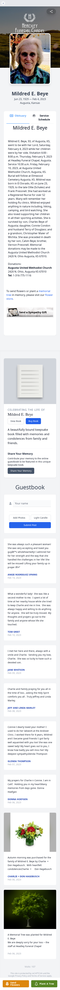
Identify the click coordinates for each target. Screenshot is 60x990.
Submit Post (30, 525)
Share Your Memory (21, 470)
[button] (30, 832)
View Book (15, 421)
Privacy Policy (21, 976)
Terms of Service (38, 976)
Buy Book (33, 421)
